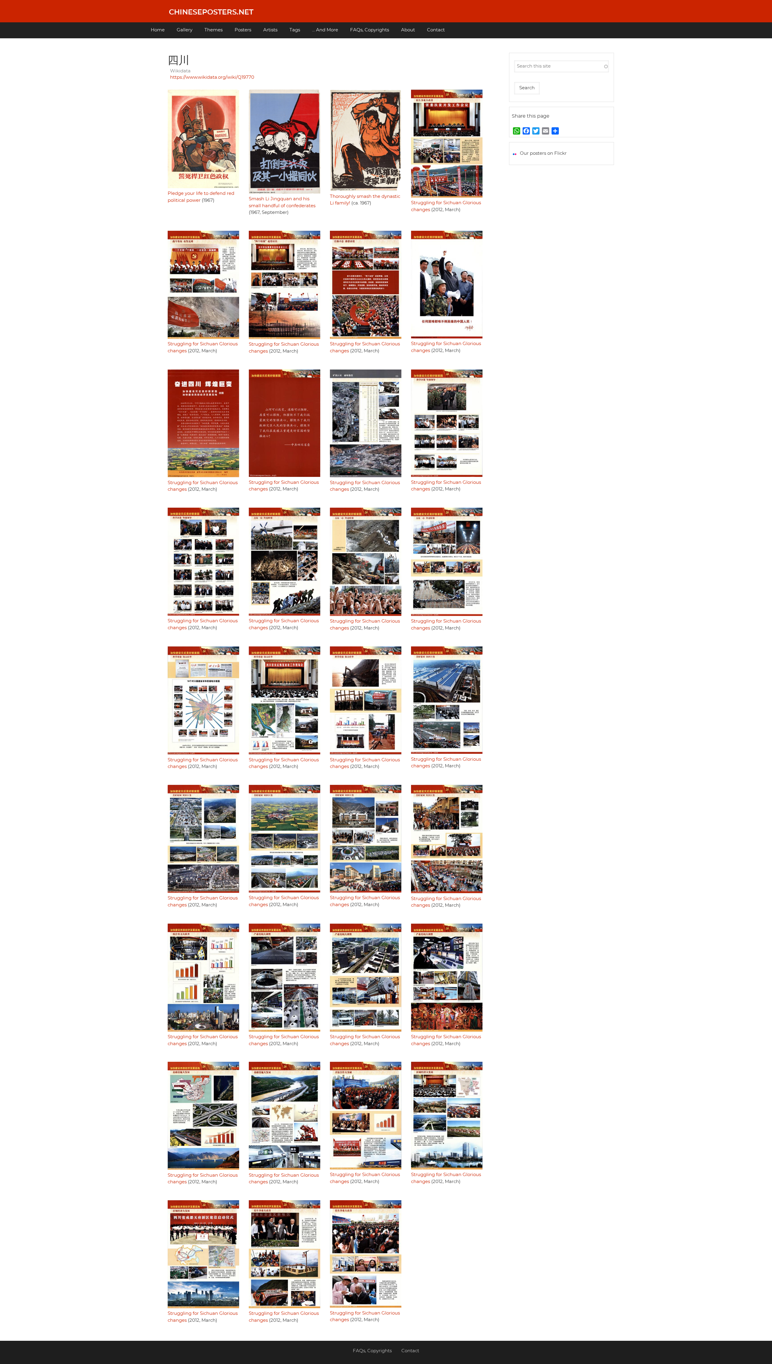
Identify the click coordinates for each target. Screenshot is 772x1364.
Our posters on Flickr (543, 153)
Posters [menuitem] (243, 30)
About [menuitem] (408, 30)
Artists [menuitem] (270, 30)
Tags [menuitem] (295, 30)
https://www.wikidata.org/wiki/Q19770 (212, 77)
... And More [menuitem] (325, 30)
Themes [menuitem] (213, 30)
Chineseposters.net (211, 12)
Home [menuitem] (158, 30)
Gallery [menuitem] (184, 30)
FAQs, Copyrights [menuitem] (369, 30)
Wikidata (180, 71)
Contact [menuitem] (436, 30)
